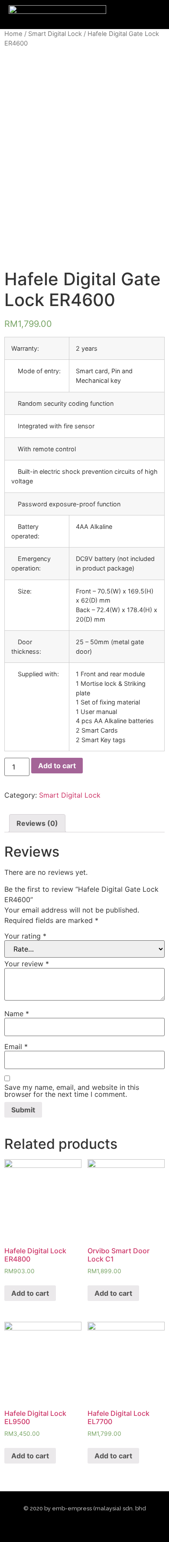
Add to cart (57, 765)
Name (16, 1013)
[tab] (37, 823)
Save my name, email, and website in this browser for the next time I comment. (71, 1091)
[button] (135, 14)
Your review (26, 963)
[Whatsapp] (107, 1525)
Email (16, 1046)
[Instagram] (76, 1525)
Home (13, 34)
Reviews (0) (37, 823)
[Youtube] (92, 1525)
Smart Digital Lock (55, 34)
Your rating (25, 935)
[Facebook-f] (61, 1525)
